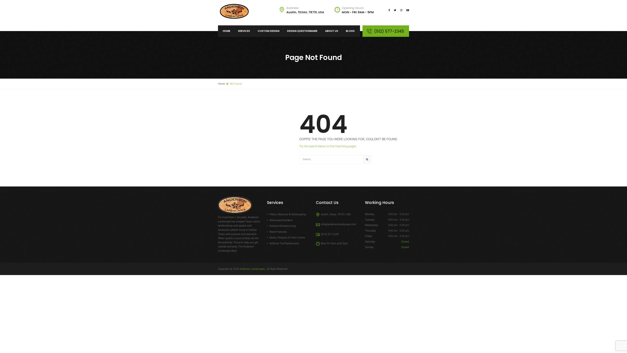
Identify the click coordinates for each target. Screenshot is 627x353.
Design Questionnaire (302, 31)
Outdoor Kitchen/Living (282, 225)
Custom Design (268, 31)
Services (244, 31)
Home (226, 31)
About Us (331, 31)
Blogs (350, 31)
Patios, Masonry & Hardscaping (287, 214)
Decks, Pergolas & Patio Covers (287, 237)
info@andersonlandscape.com (338, 224)
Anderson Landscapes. (252, 268)
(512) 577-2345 (389, 31)
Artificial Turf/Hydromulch (284, 243)
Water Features (278, 231)
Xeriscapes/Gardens (281, 220)
